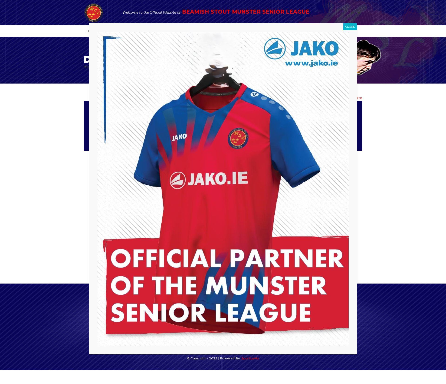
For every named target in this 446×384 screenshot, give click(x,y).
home (89, 67)
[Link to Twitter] (358, 12)
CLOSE (350, 26)
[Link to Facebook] (351, 12)
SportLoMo (250, 358)
